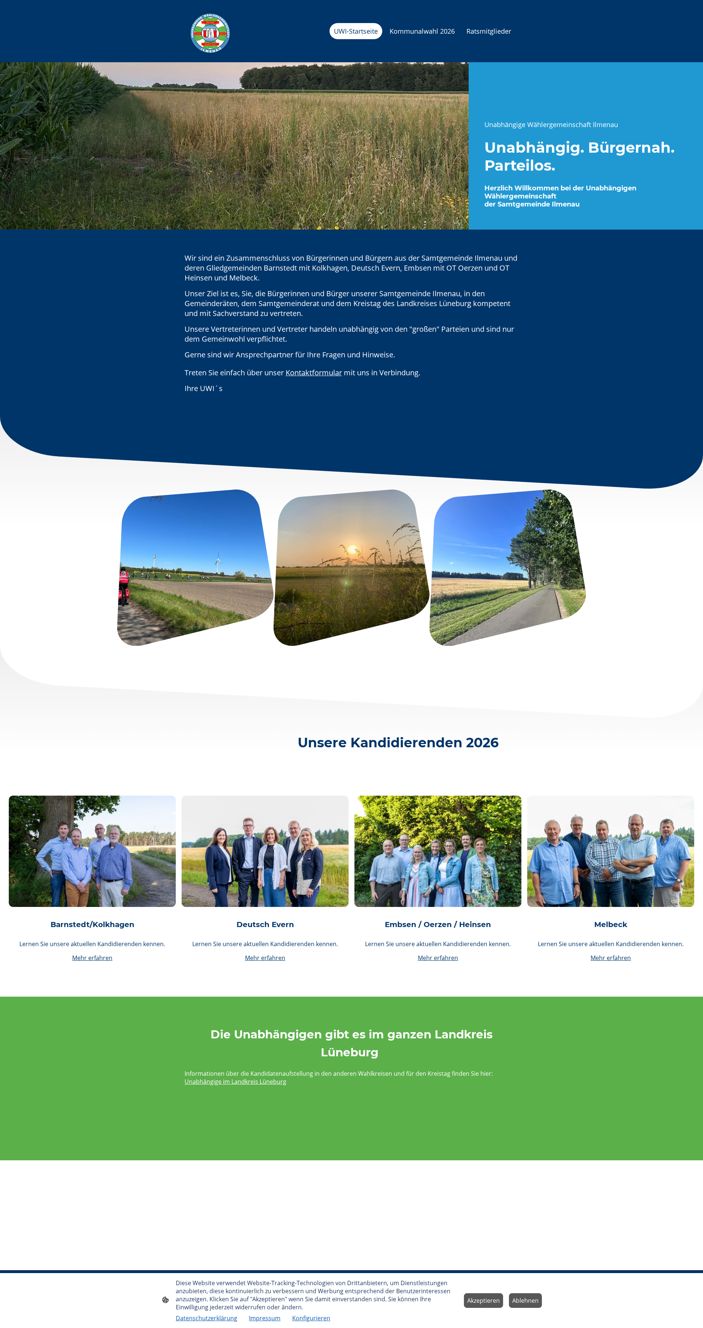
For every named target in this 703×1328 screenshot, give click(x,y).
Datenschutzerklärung (206, 1318)
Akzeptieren (483, 1301)
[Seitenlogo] (210, 31)
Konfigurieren (311, 1318)
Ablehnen (525, 1301)
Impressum (264, 1318)
